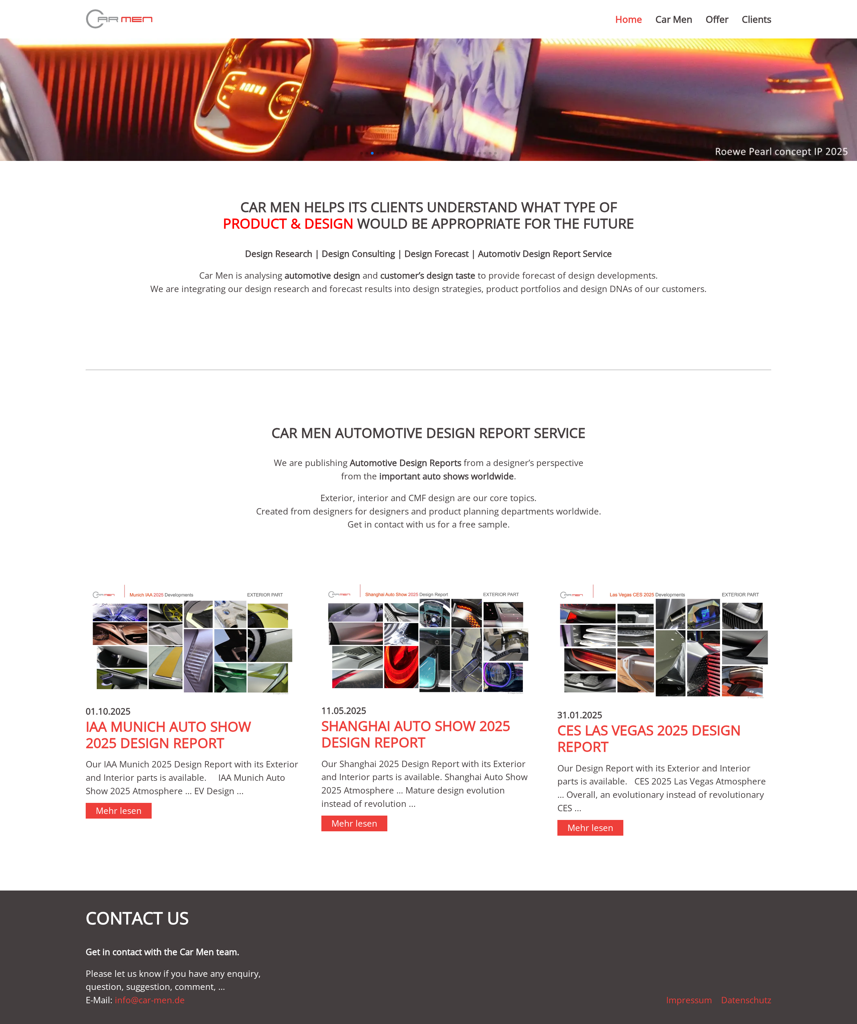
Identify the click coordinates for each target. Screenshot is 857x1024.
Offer (717, 19)
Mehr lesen (119, 811)
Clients (756, 19)
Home (628, 19)
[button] (361, 153)
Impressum (689, 1000)
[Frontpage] (119, 19)
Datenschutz (746, 1000)
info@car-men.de (150, 1000)
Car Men (673, 19)
